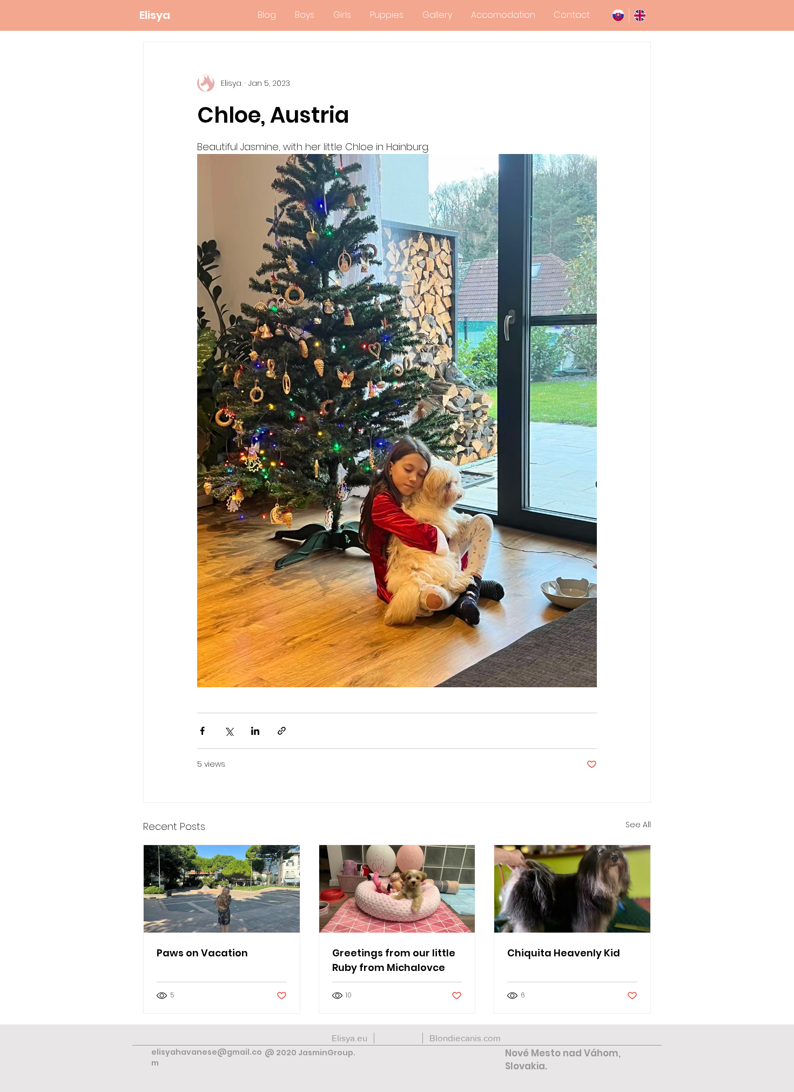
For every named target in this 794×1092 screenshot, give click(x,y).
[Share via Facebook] (202, 731)
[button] (304, 15)
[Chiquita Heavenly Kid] (572, 889)
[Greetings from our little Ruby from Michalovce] (397, 889)
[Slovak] (618, 15)
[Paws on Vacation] (222, 889)
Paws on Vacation (202, 953)
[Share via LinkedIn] (255, 731)
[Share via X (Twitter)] (229, 731)
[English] (639, 15)
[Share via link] (282, 731)
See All (638, 824)
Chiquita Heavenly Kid (563, 953)
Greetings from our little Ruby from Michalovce (393, 960)
